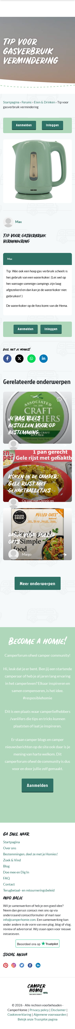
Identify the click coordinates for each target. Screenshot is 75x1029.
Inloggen (52, 125)
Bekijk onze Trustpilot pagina (38, 1019)
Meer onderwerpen (37, 583)
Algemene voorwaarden (50, 1014)
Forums (27, 102)
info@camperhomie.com (19, 919)
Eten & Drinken (44, 102)
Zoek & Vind (12, 860)
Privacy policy (39, 1010)
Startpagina (11, 102)
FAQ (6, 878)
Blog (6, 866)
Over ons (9, 848)
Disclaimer (58, 1010)
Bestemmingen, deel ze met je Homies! (30, 854)
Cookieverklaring (19, 1014)
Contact (9, 884)
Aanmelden (24, 125)
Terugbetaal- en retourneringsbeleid (29, 890)
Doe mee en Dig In (16, 872)
